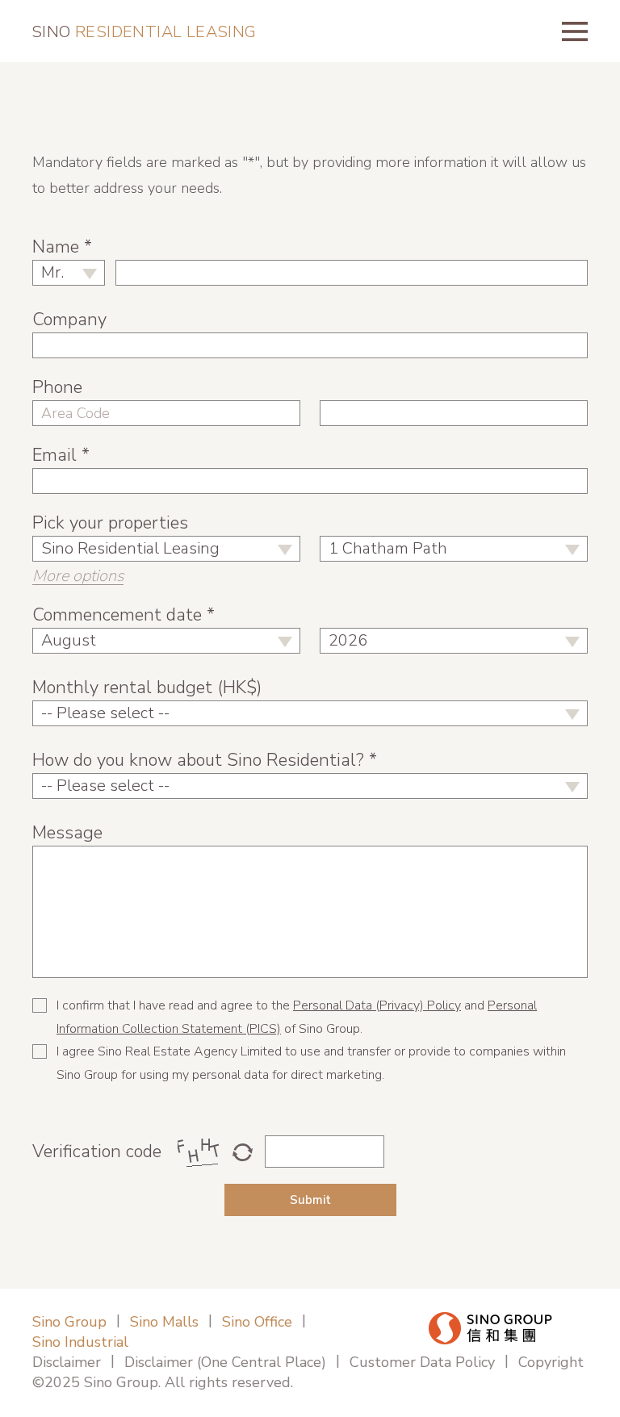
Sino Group (69, 1321)
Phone (57, 387)
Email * (61, 455)
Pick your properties (110, 523)
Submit (310, 1200)
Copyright (551, 1362)
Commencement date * (123, 615)
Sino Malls (164, 1321)
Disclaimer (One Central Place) (225, 1362)
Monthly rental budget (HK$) (147, 687)
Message (67, 833)
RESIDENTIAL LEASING (144, 32)
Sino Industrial (80, 1342)
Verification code (96, 1151)
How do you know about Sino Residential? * (204, 760)
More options (78, 576)
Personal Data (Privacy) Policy (377, 1005)
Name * (62, 247)
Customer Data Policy (422, 1362)
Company (69, 319)
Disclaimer (66, 1362)
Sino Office (257, 1321)
